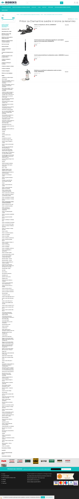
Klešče (3, 136)
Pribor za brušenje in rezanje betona (8, 199)
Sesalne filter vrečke (6, 268)
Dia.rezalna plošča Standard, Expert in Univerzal (8, 99)
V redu (43, 497)
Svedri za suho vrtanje (6, 390)
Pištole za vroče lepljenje (7, 73)
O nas (39, 7)
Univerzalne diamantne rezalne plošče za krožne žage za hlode (7, 313)
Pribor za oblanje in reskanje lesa (8, 220)
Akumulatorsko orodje (6, 31)
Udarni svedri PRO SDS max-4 (8, 296)
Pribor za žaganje (5, 246)
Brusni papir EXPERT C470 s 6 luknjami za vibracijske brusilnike (8, 81)
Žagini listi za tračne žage (7, 355)
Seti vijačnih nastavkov (6, 273)
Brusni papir (4, 79)
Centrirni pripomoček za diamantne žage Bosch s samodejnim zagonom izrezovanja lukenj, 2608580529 (49, 40)
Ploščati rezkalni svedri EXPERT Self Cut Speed (7, 170)
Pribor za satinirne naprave (7, 232)
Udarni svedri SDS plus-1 (7, 360)
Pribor (3, 75)
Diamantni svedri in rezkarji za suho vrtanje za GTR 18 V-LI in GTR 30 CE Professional (8, 368)
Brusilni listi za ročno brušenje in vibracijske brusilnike (6, 374)
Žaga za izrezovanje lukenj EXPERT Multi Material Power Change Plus (8, 339)
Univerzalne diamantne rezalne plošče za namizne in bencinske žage (8, 317)
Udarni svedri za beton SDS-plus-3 (8, 308)
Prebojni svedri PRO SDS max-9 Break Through (7, 181)
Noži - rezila (4, 167)
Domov (18, 14)
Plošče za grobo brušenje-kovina (7, 410)
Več (47, 58)
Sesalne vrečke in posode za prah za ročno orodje (8, 415)
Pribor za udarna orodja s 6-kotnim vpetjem (8, 243)
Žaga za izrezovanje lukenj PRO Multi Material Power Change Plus (7, 345)
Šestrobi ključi (5, 293)
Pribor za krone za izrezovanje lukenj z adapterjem (6, 208)
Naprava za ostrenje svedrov (8, 404)
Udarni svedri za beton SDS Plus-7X (7, 394)
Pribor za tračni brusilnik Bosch (7, 240)
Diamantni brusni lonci (6, 124)
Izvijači (3, 133)
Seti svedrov (4, 271)
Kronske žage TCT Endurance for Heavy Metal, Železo (8, 153)
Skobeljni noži (5, 275)
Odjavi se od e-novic (66, 469)
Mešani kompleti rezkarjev (7, 163)
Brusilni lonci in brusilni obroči (7, 428)
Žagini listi (4, 351)
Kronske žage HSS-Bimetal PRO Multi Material (7, 147)
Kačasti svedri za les (6, 134)
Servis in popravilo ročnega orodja (21, 7)
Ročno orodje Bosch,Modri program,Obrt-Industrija (30, 14)
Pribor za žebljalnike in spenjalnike (6, 250)
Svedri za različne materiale (8, 291)
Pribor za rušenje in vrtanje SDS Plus (7, 407)
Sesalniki (4, 450)
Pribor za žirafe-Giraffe (7, 252)
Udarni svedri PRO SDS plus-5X (8, 299)
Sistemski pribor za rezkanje (8, 426)
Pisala (3, 182)
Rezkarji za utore (5, 421)
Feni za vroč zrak (5, 44)
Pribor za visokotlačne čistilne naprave (8, 438)
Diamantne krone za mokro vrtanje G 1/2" (7, 102)
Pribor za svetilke (5, 236)
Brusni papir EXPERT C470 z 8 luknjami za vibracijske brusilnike (8, 85)
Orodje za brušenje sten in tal (7, 53)
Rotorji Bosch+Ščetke (6, 448)
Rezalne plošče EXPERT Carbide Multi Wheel (7, 256)
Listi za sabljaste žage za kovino (7, 380)
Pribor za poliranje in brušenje (8, 222)
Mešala (3, 161)
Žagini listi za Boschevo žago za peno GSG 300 (8, 397)
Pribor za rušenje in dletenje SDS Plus (8, 226)
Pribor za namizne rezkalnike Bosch (8, 215)
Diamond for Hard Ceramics (8, 371)
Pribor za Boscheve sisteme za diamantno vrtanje (8, 195)
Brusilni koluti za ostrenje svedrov (7, 403)
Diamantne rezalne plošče (7, 109)
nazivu (76, 18)
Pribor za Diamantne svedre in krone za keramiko (8, 202)
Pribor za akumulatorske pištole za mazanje (7, 188)
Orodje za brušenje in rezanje (6, 49)
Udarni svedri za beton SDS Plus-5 (7, 310)
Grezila (3, 131)
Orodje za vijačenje (6, 68)
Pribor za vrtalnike (6, 445)
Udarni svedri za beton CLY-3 (8, 305)
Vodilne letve (4, 327)
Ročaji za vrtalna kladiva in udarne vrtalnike (7, 262)
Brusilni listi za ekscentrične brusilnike (8, 431)
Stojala (3, 433)
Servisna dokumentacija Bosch (7, 453)
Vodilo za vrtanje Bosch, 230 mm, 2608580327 (45, 24)
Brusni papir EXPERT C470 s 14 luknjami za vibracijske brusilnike (7, 89)
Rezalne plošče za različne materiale (7, 383)
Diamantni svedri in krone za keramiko (8, 127)
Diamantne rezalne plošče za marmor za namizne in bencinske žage (8, 121)
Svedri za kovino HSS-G (7, 288)
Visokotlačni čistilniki (6, 456)
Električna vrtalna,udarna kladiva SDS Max (7, 38)
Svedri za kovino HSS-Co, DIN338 (7, 286)
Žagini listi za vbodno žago (7, 357)
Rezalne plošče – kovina (7, 260)
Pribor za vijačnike (6, 244)
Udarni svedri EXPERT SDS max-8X (7, 303)
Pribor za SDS (5, 231)
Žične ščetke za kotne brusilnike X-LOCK (6, 386)
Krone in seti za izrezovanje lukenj (7, 145)
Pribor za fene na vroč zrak (7, 204)
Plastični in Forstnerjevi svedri (7, 175)
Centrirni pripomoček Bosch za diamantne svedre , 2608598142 (49, 55)
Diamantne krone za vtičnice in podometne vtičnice (8, 107)
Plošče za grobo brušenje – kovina (7, 178)
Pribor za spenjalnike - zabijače (6, 436)
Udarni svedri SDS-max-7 (7, 300)
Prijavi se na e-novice (56, 469)
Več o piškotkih (49, 497)
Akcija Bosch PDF (5, 29)
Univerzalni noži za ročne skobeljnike (7, 322)
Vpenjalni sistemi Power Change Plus (7, 333)
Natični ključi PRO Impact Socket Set (7, 165)
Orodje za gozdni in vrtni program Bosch (7, 56)
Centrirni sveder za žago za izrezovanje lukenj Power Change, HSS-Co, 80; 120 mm (8, 93)
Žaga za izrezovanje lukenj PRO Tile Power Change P (7, 349)
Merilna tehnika (5, 46)
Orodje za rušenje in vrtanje (8, 66)
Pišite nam (50, 7)
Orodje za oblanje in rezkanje (6, 60)
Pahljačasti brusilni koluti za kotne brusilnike (8, 173)
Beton (3, 362)
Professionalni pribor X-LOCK (8, 254)
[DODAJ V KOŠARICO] (47, 76)
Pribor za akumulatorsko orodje (7, 185)
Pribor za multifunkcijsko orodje (7, 212)
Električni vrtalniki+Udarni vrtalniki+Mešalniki (7, 41)
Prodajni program (6, 7)
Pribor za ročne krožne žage (8, 224)
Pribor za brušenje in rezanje (8, 197)
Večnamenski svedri (6, 324)
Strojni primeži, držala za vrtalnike (7, 281)
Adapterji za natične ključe (7, 77)
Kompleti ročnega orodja (7, 139)
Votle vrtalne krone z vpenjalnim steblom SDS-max (8, 330)
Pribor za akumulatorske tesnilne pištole (7, 424)
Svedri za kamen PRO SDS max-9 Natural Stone (7, 283)
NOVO (3, 358)
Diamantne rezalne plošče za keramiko (8, 129)
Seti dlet (3, 270)
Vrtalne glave (5, 334)
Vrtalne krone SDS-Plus (7, 336)
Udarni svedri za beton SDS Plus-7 (7, 441)
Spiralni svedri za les (6, 276)
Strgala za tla (5, 278)
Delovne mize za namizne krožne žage (7, 96)
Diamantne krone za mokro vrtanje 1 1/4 (7, 105)
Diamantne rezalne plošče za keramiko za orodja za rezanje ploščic (8, 365)
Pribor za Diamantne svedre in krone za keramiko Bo (8, 413)
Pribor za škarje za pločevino (8, 237)
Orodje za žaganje (5, 70)
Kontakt (44, 7)
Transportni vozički (6, 294)
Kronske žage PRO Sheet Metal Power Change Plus (7, 150)
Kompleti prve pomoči (6, 138)
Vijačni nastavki (5, 326)
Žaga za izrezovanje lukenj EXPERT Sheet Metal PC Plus (7, 343)
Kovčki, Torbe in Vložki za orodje (7, 142)
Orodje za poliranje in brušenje (6, 63)
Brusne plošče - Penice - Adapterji (7, 444)
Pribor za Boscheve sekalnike (8, 192)
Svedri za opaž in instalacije (8, 289)
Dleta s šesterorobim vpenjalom (6, 400)
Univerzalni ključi (5, 320)
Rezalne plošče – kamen (7, 258)
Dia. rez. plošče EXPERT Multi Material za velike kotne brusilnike (8, 112)
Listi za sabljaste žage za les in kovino (8, 159)
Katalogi (34, 7)
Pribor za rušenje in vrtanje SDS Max (7, 229)
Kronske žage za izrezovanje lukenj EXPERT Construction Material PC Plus (8, 156)
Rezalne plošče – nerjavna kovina (7, 388)
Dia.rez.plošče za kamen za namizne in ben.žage (7, 116)
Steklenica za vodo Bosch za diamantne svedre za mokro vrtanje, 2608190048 (47, 71)
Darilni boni (5, 10)
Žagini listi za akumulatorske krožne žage (8, 353)
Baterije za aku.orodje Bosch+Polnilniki (6, 34)
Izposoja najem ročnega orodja (62, 7)
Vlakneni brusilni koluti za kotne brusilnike (7, 378)
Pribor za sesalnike (6, 234)
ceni (73, 18)
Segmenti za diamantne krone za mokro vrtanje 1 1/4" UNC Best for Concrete (8, 265)
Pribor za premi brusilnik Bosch (7, 217)
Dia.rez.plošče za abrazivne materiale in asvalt (7, 118)
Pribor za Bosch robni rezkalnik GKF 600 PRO (6, 191)
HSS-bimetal (4, 392)
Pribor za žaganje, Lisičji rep (8, 248)
